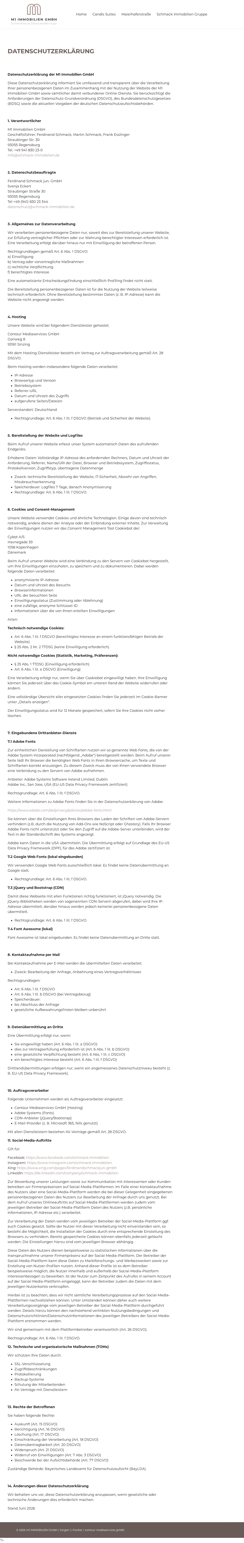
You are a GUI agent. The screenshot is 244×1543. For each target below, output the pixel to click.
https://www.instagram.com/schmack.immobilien (69, 1163)
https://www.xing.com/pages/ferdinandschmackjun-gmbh (67, 1168)
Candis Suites (104, 14)
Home (81, 14)
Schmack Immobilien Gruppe (182, 14)
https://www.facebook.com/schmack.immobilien (67, 1158)
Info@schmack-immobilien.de (34, 155)
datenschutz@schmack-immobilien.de (41, 207)
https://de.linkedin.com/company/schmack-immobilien (71, 1173)
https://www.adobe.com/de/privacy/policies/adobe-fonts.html (60, 810)
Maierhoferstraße (136, 14)
